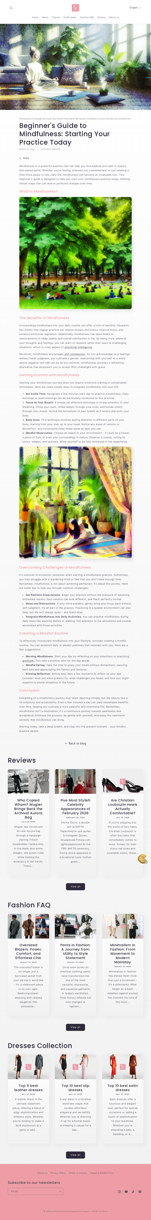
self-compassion (74, 354)
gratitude (28, 660)
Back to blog (77, 743)
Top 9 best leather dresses (28, 1087)
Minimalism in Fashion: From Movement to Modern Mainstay (122, 953)
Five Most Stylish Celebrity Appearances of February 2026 (75, 806)
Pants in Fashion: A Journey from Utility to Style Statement (75, 951)
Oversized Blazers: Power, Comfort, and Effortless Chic (28, 951)
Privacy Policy (58, 1173)
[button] (11, 7)
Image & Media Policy (102, 1173)
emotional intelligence (78, 347)
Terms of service (78, 1173)
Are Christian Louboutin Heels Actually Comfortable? (122, 806)
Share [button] (26, 158)
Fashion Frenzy (58, 1211)
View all (75, 886)
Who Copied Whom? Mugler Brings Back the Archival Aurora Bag (28, 808)
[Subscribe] (59, 1191)
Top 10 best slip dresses (75, 1087)
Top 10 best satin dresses (122, 1087)
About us (42, 1173)
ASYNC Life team (99, 1211)
